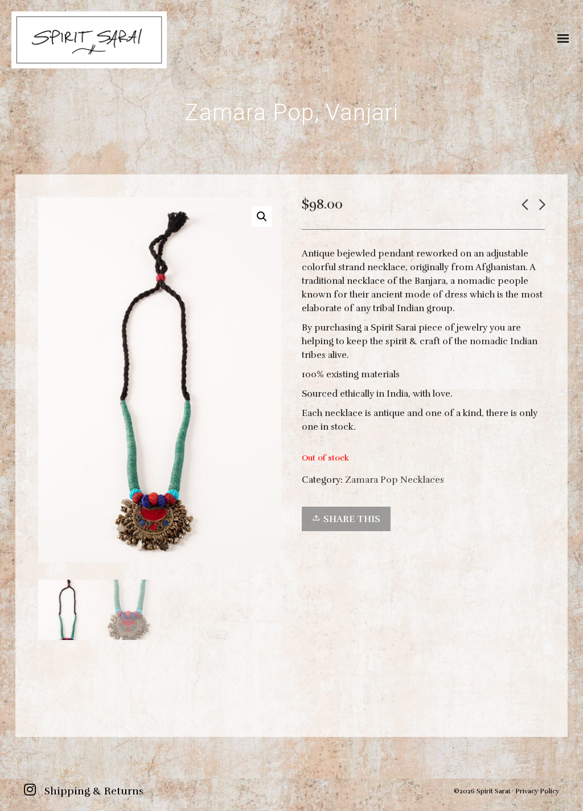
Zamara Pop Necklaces (394, 480)
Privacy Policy (537, 791)
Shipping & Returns (93, 791)
